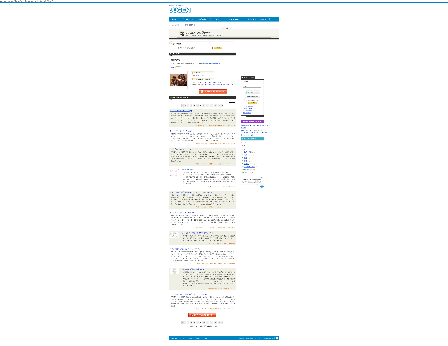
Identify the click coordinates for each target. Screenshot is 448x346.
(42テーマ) (252, 169)
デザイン (218, 19)
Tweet (172, 67)
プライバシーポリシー (182, 338)
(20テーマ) (250, 161)
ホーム (174, 19)
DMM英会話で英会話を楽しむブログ (252, 130)
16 (219, 105)
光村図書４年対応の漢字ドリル (192, 269)
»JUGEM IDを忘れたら (249, 108)
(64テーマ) (255, 152)
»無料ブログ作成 (247, 113)
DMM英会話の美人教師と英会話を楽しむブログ (256, 125)
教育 (245, 158)
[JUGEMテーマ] (226, 28)
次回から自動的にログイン (253, 100)
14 (211, 105)
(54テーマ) (250, 158)
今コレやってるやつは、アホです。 (183, 213)
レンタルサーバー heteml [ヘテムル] (252, 179)
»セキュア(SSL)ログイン (249, 106)
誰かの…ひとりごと (247, 135)
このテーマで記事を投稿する (213, 91)
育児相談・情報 (249, 167)
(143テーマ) (250, 155)
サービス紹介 (202, 19)
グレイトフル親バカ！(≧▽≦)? (181, 111)
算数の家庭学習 (187, 170)
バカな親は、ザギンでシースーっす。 (184, 149)
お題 (245, 172)
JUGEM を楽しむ (235, 19)
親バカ (246, 164)
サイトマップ (203, 338)
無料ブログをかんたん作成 (176, 5)
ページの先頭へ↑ (277, 338)
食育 (245, 161)
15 (215, 105)
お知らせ (263, 19)
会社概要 (196, 338)
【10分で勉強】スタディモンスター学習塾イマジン (257, 132)
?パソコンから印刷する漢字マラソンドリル (197, 233)
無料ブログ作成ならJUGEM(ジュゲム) (180, 11)
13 (207, 105)
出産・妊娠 (248, 152)
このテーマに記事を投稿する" (202, 315)
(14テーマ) (250, 172)
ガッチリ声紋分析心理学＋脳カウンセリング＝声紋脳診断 (191, 192)
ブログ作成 (187, 19)
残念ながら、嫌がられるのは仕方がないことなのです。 (190, 294)
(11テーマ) (252, 164)
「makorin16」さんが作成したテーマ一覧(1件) (218, 84)
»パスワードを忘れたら (249, 110)
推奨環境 (191, 338)
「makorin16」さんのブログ (212, 82)
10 (198, 105)
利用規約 (172, 338)
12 (204, 105)
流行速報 (243, 128)
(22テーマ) (258, 167)
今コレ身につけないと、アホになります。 (185, 249)
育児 (245, 155)
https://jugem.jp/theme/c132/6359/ (211, 63)
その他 (246, 170)
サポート (251, 19)
